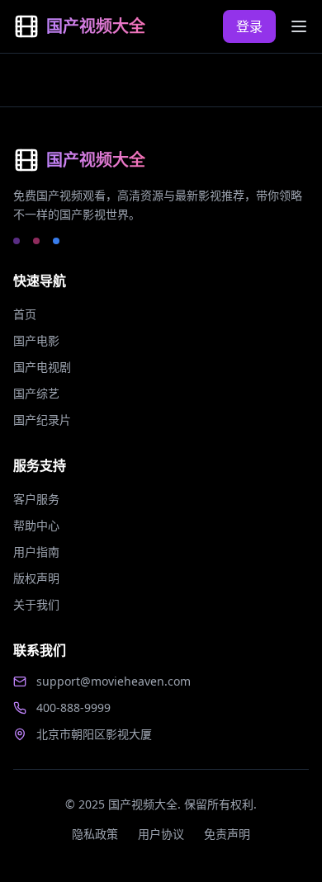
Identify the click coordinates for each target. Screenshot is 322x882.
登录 (249, 26)
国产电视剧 (42, 367)
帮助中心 (36, 525)
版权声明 (36, 578)
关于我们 (36, 604)
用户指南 (36, 551)
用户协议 (161, 834)
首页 (24, 314)
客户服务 (36, 499)
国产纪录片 (42, 419)
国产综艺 (36, 393)
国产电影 (36, 340)
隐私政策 (95, 834)
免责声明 (227, 834)
